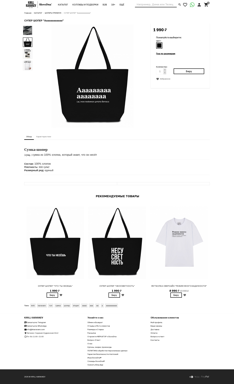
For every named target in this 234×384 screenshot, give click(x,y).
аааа (84, 305)
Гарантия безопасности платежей (102, 354)
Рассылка (91, 333)
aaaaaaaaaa (111, 305)
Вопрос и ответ (157, 336)
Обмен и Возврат (95, 322)
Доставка (155, 329)
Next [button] (27, 72)
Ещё (122, 4)
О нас (89, 343)
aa (97, 305)
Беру (52, 295)
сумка (58, 305)
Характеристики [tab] (43, 136)
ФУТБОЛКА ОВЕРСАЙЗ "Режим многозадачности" (179, 286)
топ (50, 305)
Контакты (155, 340)
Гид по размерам (165, 53)
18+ (113, 4)
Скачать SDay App (95, 365)
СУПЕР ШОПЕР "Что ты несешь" (55, 286)
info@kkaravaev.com (36, 329)
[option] (92, 76)
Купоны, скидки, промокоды (99, 347)
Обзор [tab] (29, 136)
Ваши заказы (156, 326)
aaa (91, 305)
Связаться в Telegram (36, 322)
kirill (33, 305)
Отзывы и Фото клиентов (98, 326)
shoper (76, 305)
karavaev (42, 305)
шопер (67, 305)
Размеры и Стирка (95, 329)
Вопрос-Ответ (93, 340)
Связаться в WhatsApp (37, 326)
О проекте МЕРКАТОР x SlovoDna (101, 336)
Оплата (154, 333)
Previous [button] (27, 23)
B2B (105, 4)
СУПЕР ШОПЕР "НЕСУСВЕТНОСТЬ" (117, 286)
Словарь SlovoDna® (96, 361)
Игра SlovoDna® (94, 358)
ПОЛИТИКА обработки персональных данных (107, 351)
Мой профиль (156, 322)
